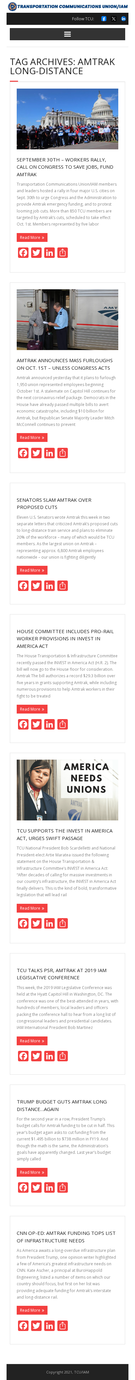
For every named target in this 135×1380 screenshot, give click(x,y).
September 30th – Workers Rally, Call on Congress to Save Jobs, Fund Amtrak (65, 166)
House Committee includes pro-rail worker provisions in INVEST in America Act (65, 638)
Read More (30, 237)
